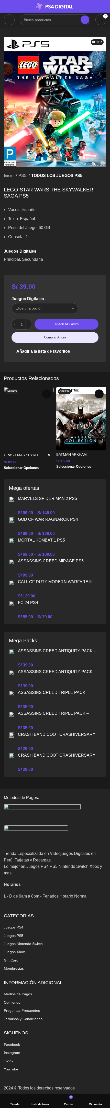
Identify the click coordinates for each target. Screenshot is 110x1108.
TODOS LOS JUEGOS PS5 (56, 175)
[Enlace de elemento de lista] (55, 927)
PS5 (22, 175)
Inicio (9, 175)
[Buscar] (85, 19)
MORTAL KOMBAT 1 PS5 (41, 540)
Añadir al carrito (66, 324)
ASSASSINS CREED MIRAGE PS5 (51, 561)
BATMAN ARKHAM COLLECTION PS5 (71, 456)
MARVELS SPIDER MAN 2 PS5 (47, 498)
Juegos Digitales (28, 299)
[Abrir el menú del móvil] (9, 20)
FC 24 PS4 (28, 602)
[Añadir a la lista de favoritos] (46, 393)
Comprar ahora (55, 337)
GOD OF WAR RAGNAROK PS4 (48, 519)
